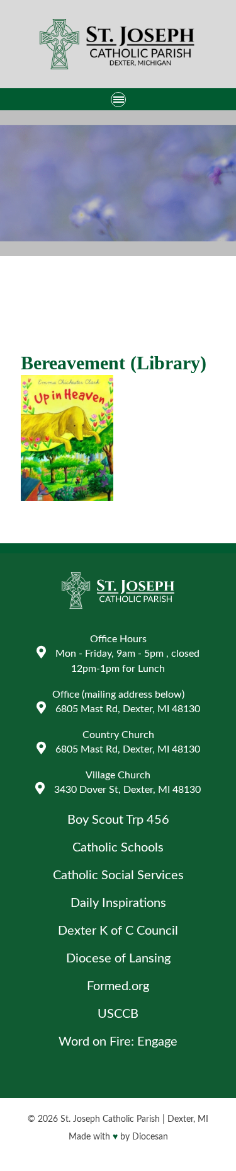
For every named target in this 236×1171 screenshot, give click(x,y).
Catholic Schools (118, 847)
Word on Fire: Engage (118, 1041)
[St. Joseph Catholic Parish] (118, 46)
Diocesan (150, 1137)
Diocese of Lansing (118, 958)
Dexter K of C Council (118, 931)
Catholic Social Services (118, 875)
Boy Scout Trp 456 (118, 820)
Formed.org (118, 986)
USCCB (118, 1014)
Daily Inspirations (118, 903)
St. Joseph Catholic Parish (110, 1119)
